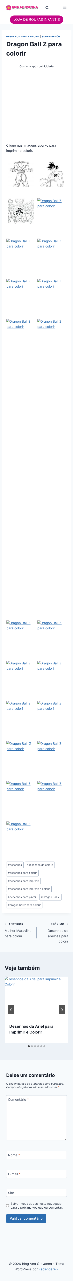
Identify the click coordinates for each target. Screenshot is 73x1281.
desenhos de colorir (40, 864)
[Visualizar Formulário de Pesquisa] (47, 7)
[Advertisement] (36, 105)
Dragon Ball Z (50, 897)
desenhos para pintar (22, 897)
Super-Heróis (51, 36)
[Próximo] (62, 1009)
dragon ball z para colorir (24, 904)
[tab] (29, 1046)
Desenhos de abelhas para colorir (58, 933)
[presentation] (36, 998)
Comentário (18, 1099)
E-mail (14, 1174)
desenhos (15, 864)
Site (11, 1193)
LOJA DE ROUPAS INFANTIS (36, 19)
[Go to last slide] (11, 1009)
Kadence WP (49, 1269)
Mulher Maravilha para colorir (18, 930)
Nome (14, 1155)
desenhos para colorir (22, 872)
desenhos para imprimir (23, 880)
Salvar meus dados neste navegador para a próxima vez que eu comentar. (37, 1205)
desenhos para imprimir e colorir (29, 888)
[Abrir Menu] (64, 8)
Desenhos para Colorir (23, 36)
